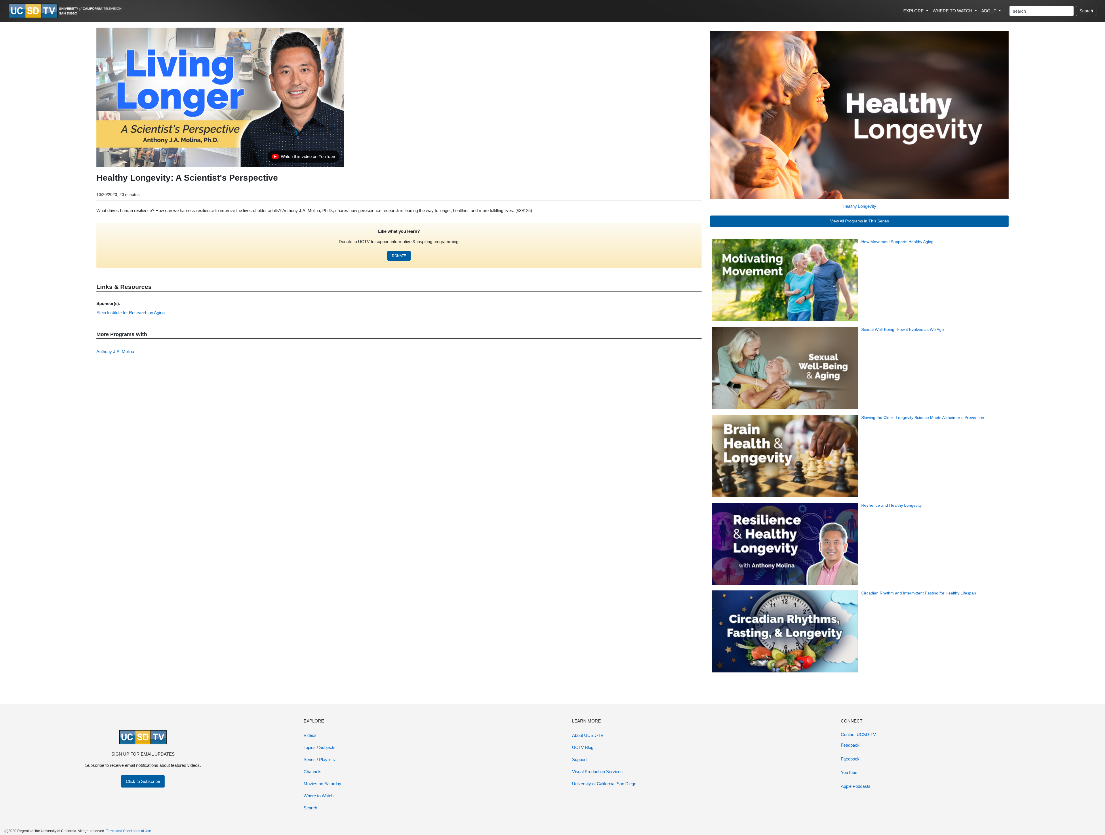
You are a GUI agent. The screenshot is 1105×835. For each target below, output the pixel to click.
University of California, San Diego (604, 783)
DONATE (399, 256)
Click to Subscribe (143, 781)
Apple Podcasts (855, 786)
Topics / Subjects (320, 747)
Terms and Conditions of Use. (129, 831)
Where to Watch (319, 795)
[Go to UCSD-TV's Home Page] (66, 11)
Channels (312, 771)
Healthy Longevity (859, 206)
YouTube (849, 772)
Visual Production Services (597, 771)
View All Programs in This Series (859, 221)
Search (1086, 10)
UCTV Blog (582, 747)
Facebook (850, 758)
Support (579, 759)
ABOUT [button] (989, 10)
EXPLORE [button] (914, 10)
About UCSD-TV (587, 735)
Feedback (850, 745)
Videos (310, 735)
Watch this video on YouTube (303, 158)
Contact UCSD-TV (858, 734)
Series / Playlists (319, 759)
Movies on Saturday (322, 783)
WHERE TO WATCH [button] (953, 10)
